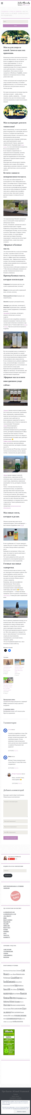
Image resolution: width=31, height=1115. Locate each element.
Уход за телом (15, 1012)
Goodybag (15, 977)
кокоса (6, 327)
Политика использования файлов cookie (21, 1108)
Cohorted (18, 970)
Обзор (11, 1001)
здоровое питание (20, 1015)
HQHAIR (5, 929)
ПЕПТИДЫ (6, 957)
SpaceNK (6, 989)
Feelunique (6, 978)
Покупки (6, 1005)
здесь (21, 525)
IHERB (5, 918)
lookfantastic (9, 981)
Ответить (16, 750)
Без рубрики (16, 993)
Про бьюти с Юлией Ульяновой (15, 1091)
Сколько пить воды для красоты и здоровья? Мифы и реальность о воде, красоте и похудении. (15, 703)
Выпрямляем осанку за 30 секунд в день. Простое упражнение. (14, 712)
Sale (16, 985)
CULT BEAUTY (7, 916)
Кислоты (24, 998)
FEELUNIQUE (6, 922)
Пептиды (21, 1001)
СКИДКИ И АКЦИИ (15, 1098)
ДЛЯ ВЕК (5, 953)
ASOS (4, 933)
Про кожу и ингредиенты (18, 1005)
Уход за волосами (16, 1009)
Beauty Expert (13, 970)
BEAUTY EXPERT (7, 920)
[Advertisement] (13, 1072)
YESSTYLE (6, 935)
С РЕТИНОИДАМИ (8, 951)
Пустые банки (7, 1008)
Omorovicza (6, 985)
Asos (4, 970)
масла (4, 1018)
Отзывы (17, 1002)
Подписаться (8, 875)
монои (25, 325)
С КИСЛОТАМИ (7, 949)
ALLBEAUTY (6, 937)
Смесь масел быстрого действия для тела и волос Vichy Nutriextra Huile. (19, 669)
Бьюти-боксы (15, 1096)
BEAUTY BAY (6, 927)
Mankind (17, 982)
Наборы (6, 1001)
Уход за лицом (15, 11)
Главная (4, 11)
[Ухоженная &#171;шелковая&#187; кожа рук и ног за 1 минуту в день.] (8, 662)
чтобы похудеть (17, 1021)
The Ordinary (13, 989)
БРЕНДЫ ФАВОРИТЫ (15, 1100)
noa (20, 982)
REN (13, 985)
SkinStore (20, 985)
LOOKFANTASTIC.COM (9, 914)
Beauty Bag (8, 970)
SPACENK (6, 924)
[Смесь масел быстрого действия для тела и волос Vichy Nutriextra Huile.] (19, 662)
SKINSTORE (6, 925)
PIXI (11, 985)
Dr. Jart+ (11, 974)
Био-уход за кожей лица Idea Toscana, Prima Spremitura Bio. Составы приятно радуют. (7, 687)
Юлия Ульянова (16, 774)
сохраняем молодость (14, 1018)
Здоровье (19, 998)
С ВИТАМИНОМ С (7, 955)
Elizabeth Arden (20, 974)
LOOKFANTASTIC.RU (9, 912)
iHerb (20, 978)
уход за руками (9, 1021)
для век (12, 1015)
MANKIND (6, 931)
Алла (9, 729)
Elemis (14, 974)
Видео (13, 997)
